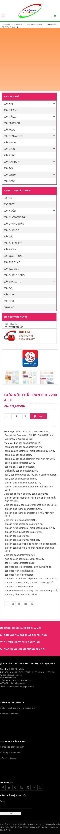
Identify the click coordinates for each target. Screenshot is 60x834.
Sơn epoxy (10, 249)
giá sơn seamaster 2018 (17, 535)
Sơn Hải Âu (10, 116)
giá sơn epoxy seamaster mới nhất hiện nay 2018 (31, 504)
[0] (56, 16)
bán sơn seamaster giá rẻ (27, 442)
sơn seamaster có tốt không (19, 590)
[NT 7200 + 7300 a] (12, 376)
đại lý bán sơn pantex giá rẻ (19, 474)
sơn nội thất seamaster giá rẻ (19, 562)
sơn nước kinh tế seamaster (19, 574)
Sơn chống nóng (14, 275)
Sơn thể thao (12, 262)
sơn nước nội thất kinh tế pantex (21, 578)
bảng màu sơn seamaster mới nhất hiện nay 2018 (30, 458)
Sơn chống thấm (14, 223)
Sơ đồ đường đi (9, 758)
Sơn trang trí (12, 281)
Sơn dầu (8, 236)
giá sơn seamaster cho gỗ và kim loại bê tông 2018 (30, 543)
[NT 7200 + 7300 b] (29, 376)
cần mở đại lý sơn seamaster (19, 466)
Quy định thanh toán (11, 752)
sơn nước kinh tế (42, 566)
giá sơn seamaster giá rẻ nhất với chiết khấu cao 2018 (29, 549)
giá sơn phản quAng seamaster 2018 (23, 531)
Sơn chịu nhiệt (13, 243)
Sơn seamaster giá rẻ (46, 590)
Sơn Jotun (10, 174)
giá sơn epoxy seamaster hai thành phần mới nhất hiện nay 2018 (30, 499)
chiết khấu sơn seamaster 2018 (21, 470)
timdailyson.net (18, 683)
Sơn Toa (8, 168)
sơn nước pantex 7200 (16, 582)
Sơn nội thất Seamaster (16, 435)
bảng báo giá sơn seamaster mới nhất (24, 446)
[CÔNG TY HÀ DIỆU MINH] (30, 10)
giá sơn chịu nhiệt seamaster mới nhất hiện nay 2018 (29, 488)
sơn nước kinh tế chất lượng (19, 570)
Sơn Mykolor (12, 123)
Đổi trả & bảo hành (10, 713)
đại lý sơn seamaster (45, 474)
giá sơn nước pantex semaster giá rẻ (23, 523)
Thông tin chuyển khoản (13, 746)
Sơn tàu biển (11, 268)
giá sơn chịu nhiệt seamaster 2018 (22, 482)
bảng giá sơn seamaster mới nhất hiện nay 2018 (29, 450)
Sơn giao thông (13, 255)
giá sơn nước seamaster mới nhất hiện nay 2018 (29, 527)
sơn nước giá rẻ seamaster (18, 566)
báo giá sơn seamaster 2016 (19, 462)
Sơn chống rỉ (12, 230)
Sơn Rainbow (12, 161)
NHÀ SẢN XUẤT (24, 431)
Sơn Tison (10, 142)
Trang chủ (6, 24)
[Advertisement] (30, 59)
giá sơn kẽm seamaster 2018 (21, 519)
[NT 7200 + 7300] (47, 376)
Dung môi (9, 307)
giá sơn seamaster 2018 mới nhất (22, 539)
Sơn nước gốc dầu (15, 217)
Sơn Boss (9, 181)
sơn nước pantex (48, 578)
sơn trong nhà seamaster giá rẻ (21, 594)
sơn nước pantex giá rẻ (41, 582)
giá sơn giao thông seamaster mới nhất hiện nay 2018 (29, 514)
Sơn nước (19, 24)
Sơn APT (8, 103)
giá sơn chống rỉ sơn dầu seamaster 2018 (27, 493)
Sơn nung (10, 294)
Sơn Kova (9, 129)
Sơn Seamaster (13, 136)
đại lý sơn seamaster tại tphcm (20, 478)
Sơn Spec (9, 148)
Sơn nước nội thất (34, 24)
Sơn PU (8, 197)
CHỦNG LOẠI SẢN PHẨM (41, 435)
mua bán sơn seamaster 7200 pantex (24, 558)
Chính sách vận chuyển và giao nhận (19, 707)
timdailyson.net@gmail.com (21, 686)
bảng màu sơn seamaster (18, 454)
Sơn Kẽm (9, 301)
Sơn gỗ (8, 288)
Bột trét (9, 204)
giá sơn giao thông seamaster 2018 (23, 508)
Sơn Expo (9, 155)
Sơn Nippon (10, 110)
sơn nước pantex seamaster (19, 586)
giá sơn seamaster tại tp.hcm (20, 554)
